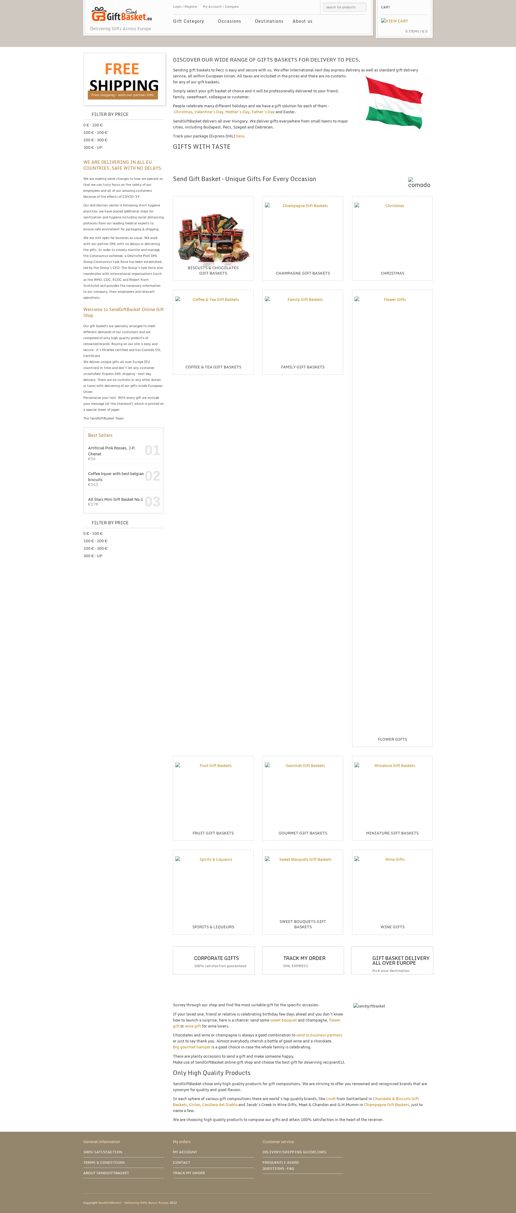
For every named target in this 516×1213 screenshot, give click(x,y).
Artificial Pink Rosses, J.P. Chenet (112, 451)
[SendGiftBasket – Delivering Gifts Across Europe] (121, 11)
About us (303, 21)
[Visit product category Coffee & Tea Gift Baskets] (213, 292)
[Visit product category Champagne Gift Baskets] (303, 198)
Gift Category (186, 22)
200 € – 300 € (95, 140)
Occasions (227, 22)
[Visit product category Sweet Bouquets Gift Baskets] (303, 852)
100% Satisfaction (102, 1152)
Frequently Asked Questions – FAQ (280, 1165)
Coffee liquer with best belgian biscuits (116, 476)
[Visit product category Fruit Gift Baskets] (213, 758)
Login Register (185, 6)
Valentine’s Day (208, 111)
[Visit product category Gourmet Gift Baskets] (303, 758)
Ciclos (194, 1104)
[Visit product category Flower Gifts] (392, 292)
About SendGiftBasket (106, 1173)
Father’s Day (263, 111)
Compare (232, 6)
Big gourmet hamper (192, 1047)
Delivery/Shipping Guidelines (294, 1152)
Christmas (183, 111)
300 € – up (92, 147)
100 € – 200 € (95, 132)
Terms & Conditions (104, 1162)
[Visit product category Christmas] (392, 198)
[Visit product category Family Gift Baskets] (303, 292)
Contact (181, 1162)
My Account (212, 6)
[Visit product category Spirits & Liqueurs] (213, 852)
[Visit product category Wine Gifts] (392, 852)
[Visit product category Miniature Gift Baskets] (392, 758)
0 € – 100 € (93, 125)
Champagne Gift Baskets (386, 1104)
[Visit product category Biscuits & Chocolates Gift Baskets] (213, 198)
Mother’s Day (237, 111)
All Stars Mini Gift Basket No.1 (115, 499)
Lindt (331, 1098)
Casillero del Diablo (219, 1104)
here (240, 136)
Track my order (189, 1173)
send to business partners (319, 1035)
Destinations (269, 21)
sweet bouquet (283, 1020)
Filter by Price (110, 114)
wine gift (193, 1026)
